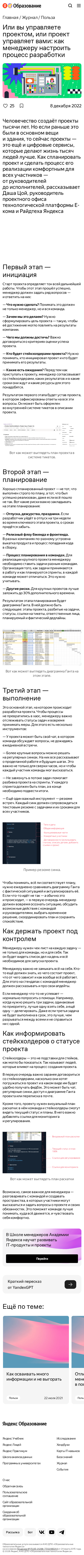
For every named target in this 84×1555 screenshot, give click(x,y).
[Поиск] (70, 5)
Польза (13, 1398)
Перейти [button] (42, 1258)
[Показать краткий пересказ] (70, 1284)
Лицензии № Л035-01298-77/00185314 (37, 1549)
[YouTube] (51, 1532)
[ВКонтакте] (41, 1532)
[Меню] (79, 5)
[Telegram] (61, 1532)
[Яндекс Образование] (22, 5)
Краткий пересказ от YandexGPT (25, 1284)
